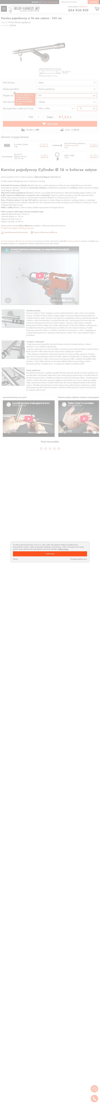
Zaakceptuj (50, 553)
